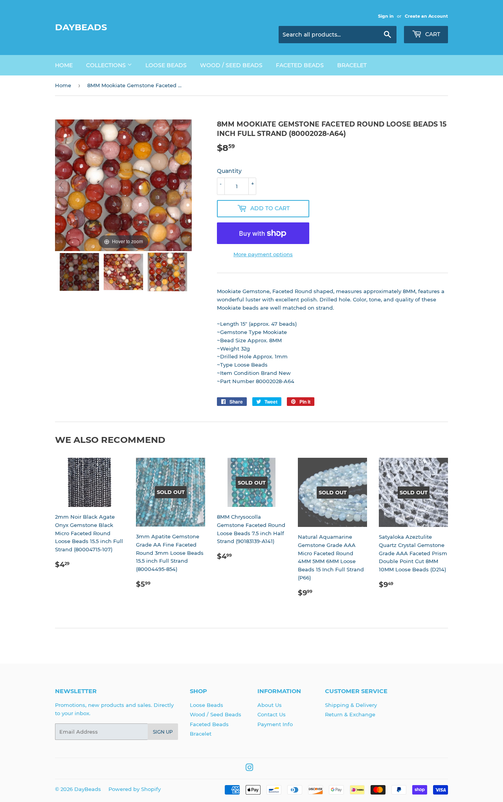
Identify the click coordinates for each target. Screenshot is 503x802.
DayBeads (81, 27)
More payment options (263, 254)
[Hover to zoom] (123, 185)
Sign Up (163, 732)
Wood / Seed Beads (231, 65)
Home (64, 65)
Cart (432, 34)
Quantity (229, 170)
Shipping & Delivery (351, 705)
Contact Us (271, 714)
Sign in (386, 16)
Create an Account (426, 16)
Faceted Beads (300, 65)
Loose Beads (166, 65)
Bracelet (352, 65)
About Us (269, 705)
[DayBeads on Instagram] (249, 768)
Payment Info (275, 724)
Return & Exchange (350, 714)
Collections (106, 65)
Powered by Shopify (134, 789)
